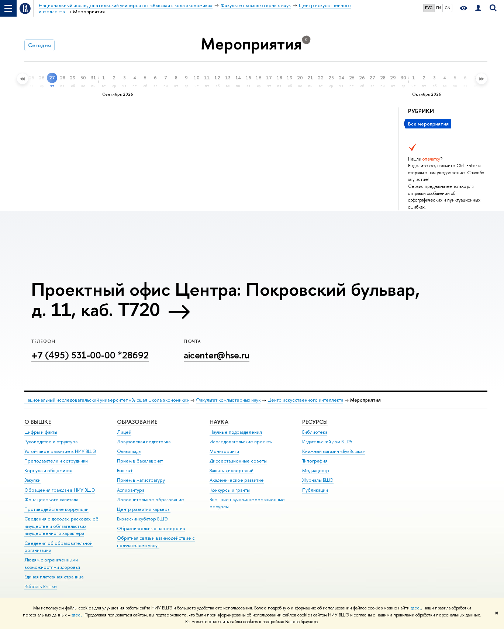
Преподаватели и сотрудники (56, 461)
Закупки (32, 480)
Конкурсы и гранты (230, 490)
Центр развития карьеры (143, 509)
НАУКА (219, 422)
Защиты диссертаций (231, 470)
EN (438, 7)
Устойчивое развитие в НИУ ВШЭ (60, 451)
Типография (315, 461)
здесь (416, 608)
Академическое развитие (237, 480)
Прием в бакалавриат (140, 461)
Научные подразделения (236, 432)
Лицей (124, 432)
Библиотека (314, 432)
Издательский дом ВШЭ (327, 442)
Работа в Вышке (40, 586)
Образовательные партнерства (151, 528)
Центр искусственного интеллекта (305, 400)
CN (448, 7)
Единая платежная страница (53, 577)
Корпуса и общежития (48, 470)
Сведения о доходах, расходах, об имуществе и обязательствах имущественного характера (61, 526)
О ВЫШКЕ (37, 422)
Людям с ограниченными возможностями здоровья (52, 563)
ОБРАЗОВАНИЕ (137, 422)
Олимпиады (129, 451)
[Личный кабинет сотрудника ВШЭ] (478, 8)
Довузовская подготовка (143, 442)
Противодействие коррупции (56, 509)
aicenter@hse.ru (216, 355)
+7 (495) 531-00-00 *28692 (90, 355)
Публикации (315, 490)
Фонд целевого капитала (51, 499)
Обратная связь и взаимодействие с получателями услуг (156, 542)
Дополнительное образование (150, 499)
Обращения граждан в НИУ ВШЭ (59, 490)
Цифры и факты (40, 432)
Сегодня (39, 45)
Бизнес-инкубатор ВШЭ (142, 519)
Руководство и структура (50, 442)
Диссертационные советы (238, 461)
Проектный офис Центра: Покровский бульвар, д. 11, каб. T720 (225, 299)
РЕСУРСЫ (315, 422)
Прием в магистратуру (141, 480)
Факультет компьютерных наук (228, 400)
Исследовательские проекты (241, 442)
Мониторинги (224, 451)
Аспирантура (130, 490)
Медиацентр (315, 470)
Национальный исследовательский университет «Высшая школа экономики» (106, 400)
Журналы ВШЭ (318, 480)
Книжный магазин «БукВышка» (333, 451)
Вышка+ (125, 470)
